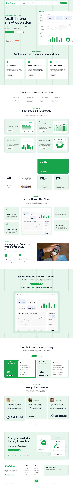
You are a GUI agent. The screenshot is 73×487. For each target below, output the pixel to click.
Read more (10, 75)
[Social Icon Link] (5, 475)
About (29, 2)
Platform (40, 2)
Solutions (34, 2)
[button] (35, 425)
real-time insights (60, 71)
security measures (39, 70)
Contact (51, 2)
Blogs (46, 2)
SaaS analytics (16, 71)
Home (24, 2)
